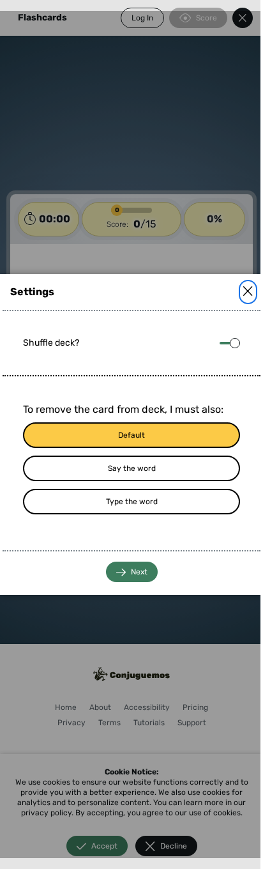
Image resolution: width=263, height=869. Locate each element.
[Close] (248, 292)
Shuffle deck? (51, 342)
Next (139, 571)
